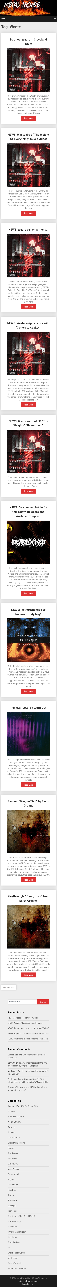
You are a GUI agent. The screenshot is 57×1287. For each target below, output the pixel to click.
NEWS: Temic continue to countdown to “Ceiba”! (28, 1028)
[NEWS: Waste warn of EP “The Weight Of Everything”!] (28, 452)
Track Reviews (14, 1242)
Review (11, 1195)
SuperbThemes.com (28, 1281)
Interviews (12, 1158)
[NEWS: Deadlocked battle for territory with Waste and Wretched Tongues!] (28, 542)
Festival (11, 1148)
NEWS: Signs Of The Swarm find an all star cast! (28, 1033)
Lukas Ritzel (13, 1055)
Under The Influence (16, 1253)
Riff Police (12, 1200)
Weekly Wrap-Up (15, 1263)
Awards (11, 1127)
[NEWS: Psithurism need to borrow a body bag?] (28, 640)
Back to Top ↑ (28, 1284)
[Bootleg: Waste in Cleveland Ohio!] (28, 70)
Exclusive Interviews (16, 1143)
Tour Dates (12, 1237)
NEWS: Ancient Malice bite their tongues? (25, 1023)
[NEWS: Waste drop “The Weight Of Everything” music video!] (28, 165)
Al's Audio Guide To (16, 1117)
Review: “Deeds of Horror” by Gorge (23, 1018)
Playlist (11, 1179)
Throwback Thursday (17, 1232)
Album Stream (14, 1122)
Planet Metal (13, 1174)
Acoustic (11, 1111)
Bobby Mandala (14, 1079)
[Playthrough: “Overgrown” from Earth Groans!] (28, 927)
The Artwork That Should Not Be (22, 1216)
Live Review (13, 1164)
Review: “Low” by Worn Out (28, 707)
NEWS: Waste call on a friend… (28, 229)
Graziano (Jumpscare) (17, 1087)
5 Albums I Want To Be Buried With (23, 1106)
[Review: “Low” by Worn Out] (28, 734)
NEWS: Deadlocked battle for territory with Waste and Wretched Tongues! (28, 512)
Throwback (13, 1227)
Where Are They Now (17, 1268)
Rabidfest (12, 1190)
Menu (3, 19)
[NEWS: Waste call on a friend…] (28, 256)
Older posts (9, 987)
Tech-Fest (12, 1211)
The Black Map (14, 1221)
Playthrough (13, 1185)
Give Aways (13, 1153)
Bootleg (11, 1132)
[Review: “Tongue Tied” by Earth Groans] (28, 832)
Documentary (14, 1137)
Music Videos (13, 1169)
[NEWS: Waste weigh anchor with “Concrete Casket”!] (28, 354)
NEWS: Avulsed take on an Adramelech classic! (28, 1039)
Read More (28, 118)
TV (9, 1247)
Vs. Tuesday (13, 1258)
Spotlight (12, 1206)
